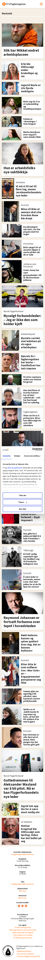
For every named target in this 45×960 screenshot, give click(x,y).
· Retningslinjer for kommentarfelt (22, 930)
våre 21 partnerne (14, 468)
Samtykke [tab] (7, 456)
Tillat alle (22, 495)
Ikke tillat (22, 509)
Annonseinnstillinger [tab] (32, 456)
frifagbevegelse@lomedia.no (22, 854)
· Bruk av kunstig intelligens (22, 932)
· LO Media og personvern (22, 937)
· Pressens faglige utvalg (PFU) (28, 956)
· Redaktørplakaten (23, 951)
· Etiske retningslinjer (22, 927)
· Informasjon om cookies (22, 935)
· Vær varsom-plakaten (25, 954)
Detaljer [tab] (17, 456)
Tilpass (21, 502)
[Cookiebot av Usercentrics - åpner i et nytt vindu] (32, 449)
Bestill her (22, 898)
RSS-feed (22, 891)
